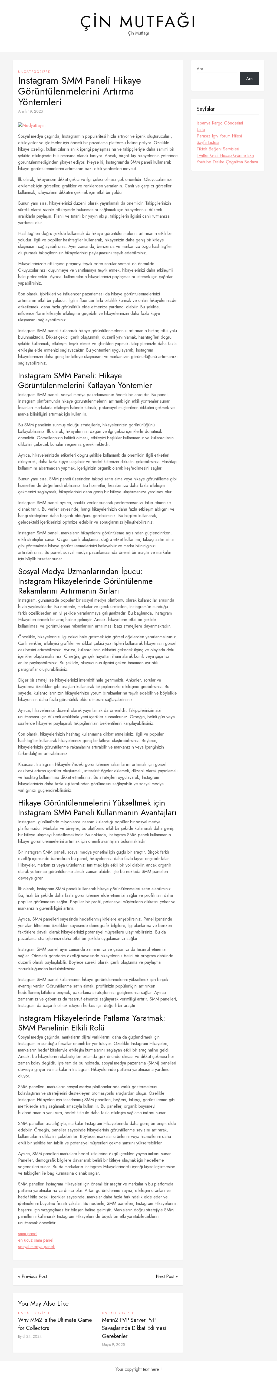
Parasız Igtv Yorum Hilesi (219, 136)
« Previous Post (32, 1276)
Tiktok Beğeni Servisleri (218, 149)
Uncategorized (34, 71)
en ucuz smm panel (35, 1240)
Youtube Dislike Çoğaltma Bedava (227, 162)
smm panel (27, 1234)
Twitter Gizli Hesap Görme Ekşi (225, 155)
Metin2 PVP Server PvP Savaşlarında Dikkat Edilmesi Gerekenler (134, 1328)
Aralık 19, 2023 (30, 111)
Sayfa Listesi (208, 142)
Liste (201, 129)
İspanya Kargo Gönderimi (220, 123)
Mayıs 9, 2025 (113, 1344)
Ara (200, 69)
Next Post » (167, 1276)
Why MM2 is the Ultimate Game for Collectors (55, 1324)
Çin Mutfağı (138, 22)
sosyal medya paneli (36, 1247)
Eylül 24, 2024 (30, 1336)
